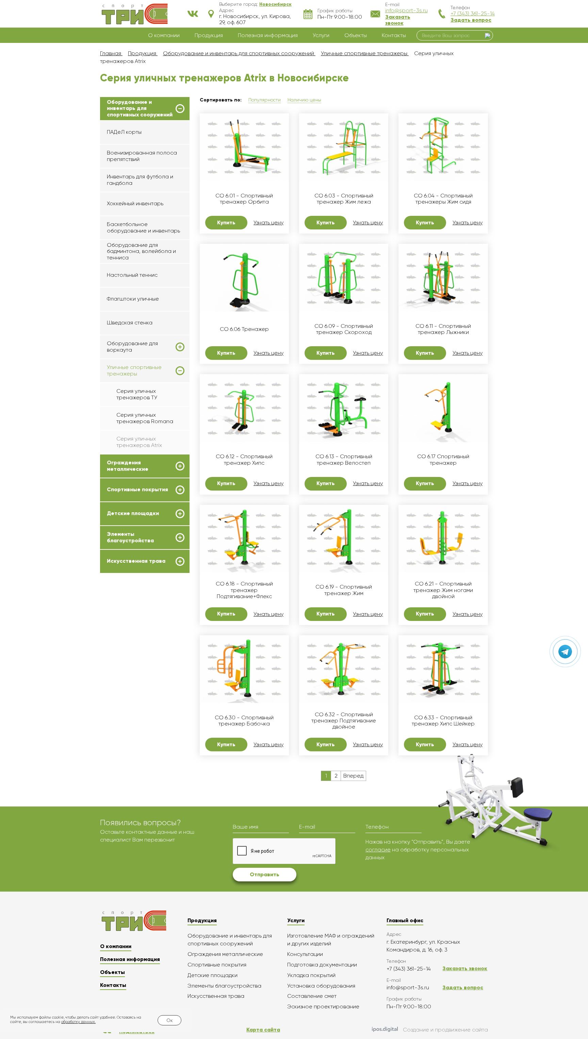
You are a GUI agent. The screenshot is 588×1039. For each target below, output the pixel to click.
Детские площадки (133, 513)
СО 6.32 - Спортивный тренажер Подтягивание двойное (343, 721)
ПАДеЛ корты (124, 132)
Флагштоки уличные (133, 298)
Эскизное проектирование (323, 1006)
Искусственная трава (136, 561)
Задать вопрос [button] (471, 20)
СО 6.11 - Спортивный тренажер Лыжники (443, 329)
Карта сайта (263, 1029)
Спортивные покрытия (137, 489)
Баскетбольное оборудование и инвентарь (143, 227)
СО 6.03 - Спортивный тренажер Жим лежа (343, 199)
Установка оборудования (321, 985)
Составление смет (312, 996)
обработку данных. (78, 1022)
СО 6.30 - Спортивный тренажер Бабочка (244, 721)
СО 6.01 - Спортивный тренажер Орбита (244, 199)
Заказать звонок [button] (397, 20)
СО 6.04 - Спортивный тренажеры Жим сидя (443, 199)
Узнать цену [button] (268, 223)
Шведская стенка (129, 322)
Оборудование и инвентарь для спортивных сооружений (140, 108)
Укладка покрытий (311, 975)
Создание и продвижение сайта (445, 1029)
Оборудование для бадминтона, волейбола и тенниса (141, 251)
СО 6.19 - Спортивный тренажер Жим (343, 590)
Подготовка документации (322, 964)
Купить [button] (226, 222)
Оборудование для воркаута (132, 346)
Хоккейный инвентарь (135, 203)
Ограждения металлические (127, 466)
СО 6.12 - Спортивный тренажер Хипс (244, 459)
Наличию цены (304, 99)
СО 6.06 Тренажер (244, 329)
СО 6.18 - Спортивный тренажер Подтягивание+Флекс (244, 590)
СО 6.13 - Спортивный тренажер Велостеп (343, 459)
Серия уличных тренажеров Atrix (139, 441)
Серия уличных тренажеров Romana (144, 418)
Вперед (353, 775)
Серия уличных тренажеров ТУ (136, 394)
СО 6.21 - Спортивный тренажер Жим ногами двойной (443, 590)
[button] (275, 4)
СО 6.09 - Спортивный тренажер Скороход (343, 329)
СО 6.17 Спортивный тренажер (443, 459)
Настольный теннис (132, 275)
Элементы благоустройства (130, 537)
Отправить (264, 874)
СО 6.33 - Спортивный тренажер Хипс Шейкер (443, 721)
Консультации (305, 954)
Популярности (264, 99)
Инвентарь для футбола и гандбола (140, 179)
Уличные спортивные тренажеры (134, 370)
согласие (378, 849)
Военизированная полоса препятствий (142, 155)
